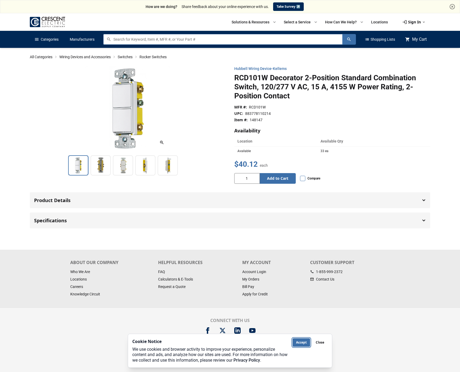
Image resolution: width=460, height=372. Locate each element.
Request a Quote (172, 287)
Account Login (254, 272)
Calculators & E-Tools (175, 279)
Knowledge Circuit (85, 294)
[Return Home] (47, 21)
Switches (125, 57)
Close (320, 342)
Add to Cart (277, 178)
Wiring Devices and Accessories (85, 57)
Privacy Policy (246, 360)
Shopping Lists (380, 39)
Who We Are (80, 272)
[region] (127, 165)
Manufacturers (82, 39)
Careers (76, 287)
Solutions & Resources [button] (254, 22)
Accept (301, 342)
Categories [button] (46, 39)
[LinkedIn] (237, 330)
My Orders (250, 279)
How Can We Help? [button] (344, 22)
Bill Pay (248, 287)
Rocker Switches (153, 57)
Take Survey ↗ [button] (288, 6)
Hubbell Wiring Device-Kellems (260, 68)
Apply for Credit (255, 294)
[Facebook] (207, 330)
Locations (78, 279)
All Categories (41, 57)
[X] (222, 330)
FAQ (161, 272)
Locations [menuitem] (379, 22)
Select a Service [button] (301, 22)
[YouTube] (252, 330)
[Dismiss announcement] (452, 6)
